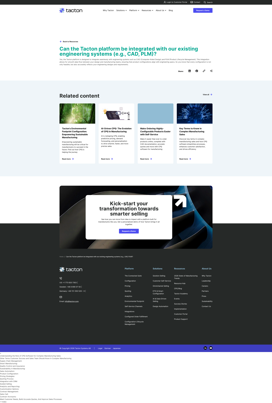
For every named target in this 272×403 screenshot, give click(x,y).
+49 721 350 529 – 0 (76, 291)
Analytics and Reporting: (10, 386)
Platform (133, 10)
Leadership (206, 281)
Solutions (120, 10)
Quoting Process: (7, 379)
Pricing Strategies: (7, 376)
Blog (171, 10)
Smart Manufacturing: (9, 363)
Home (62, 256)
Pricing (127, 286)
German (107, 348)
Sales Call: (4, 394)
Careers (205, 286)
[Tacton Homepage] (71, 10)
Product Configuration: (9, 374)
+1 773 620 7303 (70, 282)
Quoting (128, 291)
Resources (146, 10)
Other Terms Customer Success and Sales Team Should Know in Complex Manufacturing (36, 358)
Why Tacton (108, 10)
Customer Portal (180, 314)
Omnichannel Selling (161, 286)
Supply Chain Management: (11, 361)
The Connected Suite (133, 276)
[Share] (211, 71)
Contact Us (206, 306)
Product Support (181, 319)
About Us (160, 10)
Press (204, 296)
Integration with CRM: (9, 381)
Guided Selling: (6, 384)
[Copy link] (204, 71)
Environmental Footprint (134, 301)
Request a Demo (203, 10)
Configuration (130, 281)
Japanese (116, 348)
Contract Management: (9, 391)
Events (177, 299)
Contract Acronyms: (8, 397)
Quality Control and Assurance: (13, 366)
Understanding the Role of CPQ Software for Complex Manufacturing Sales (30, 356)
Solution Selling (159, 276)
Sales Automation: (7, 371)
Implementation (180, 309)
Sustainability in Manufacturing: (13, 369)
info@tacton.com (72, 301)
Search (209, 2)
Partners (205, 291)
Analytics (128, 296)
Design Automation (160, 306)
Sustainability (207, 301)
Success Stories (180, 304)
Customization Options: (9, 389)
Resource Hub (179, 283)
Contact (197, 2)
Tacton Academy (181, 294)
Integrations (129, 311)
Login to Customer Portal (177, 2)
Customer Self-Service (162, 281)
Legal (100, 348)
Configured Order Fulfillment (136, 316)
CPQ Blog (178, 288)
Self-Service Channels (133, 306)
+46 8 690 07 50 (74, 287)
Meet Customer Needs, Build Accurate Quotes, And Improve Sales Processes (31, 399)
